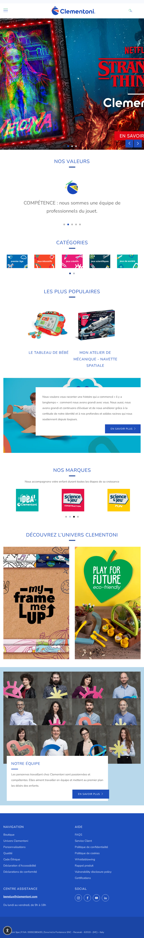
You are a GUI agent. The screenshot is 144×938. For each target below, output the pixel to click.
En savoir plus (122, 429)
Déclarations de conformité (20, 872)
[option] (72, 84)
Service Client (83, 841)
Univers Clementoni (15, 841)
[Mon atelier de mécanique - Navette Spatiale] (95, 325)
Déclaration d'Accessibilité (19, 865)
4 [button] (76, 224)
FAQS (78, 835)
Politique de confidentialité (91, 847)
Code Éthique (11, 859)
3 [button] (76, 146)
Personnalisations (14, 847)
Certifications (83, 878)
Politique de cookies (87, 853)
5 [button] (80, 224)
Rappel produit (84, 865)
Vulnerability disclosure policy (93, 872)
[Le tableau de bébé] (49, 325)
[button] (7, 930)
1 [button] (68, 146)
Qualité (7, 853)
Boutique (8, 835)
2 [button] (72, 146)
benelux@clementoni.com (20, 896)
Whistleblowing (85, 859)
